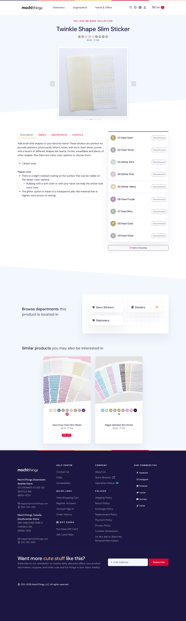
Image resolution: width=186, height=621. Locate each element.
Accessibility (63, 483)
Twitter (143, 492)
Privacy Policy (103, 525)
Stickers (140, 307)
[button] (93, 82)
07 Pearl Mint (125, 211)
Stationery (59, 7)
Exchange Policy (104, 509)
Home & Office (103, 7)
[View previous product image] (52, 83)
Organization (80, 7)
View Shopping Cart (67, 497)
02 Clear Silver (126, 150)
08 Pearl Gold (125, 223)
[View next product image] (133, 83)
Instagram (145, 479)
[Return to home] (32, 8)
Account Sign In (65, 509)
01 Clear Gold (125, 137)
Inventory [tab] (77, 134)
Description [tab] (26, 134)
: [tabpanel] (61, 169)
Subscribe (160, 562)
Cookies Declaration (106, 531)
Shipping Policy (103, 497)
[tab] (86, 119)
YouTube (144, 499)
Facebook (144, 472)
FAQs (59, 477)
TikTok (143, 505)
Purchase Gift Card (67, 529)
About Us (100, 472)
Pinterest (144, 486)
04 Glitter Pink (126, 174)
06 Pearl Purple (126, 199)
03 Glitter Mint (126, 162)
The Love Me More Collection (93, 21)
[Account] (145, 7)
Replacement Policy (106, 514)
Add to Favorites (139, 248)
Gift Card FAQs (64, 534)
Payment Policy (103, 520)
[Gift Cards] (140, 7)
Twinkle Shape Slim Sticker (93, 29)
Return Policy (102, 503)
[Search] (130, 7)
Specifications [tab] (59, 134)
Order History (64, 514)
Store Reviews (103, 477)
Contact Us (62, 472)
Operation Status (105, 483)
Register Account (66, 503)
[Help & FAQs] (135, 7)
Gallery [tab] (42, 134)
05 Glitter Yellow (127, 186)
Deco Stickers (105, 307)
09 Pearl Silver (126, 235)
